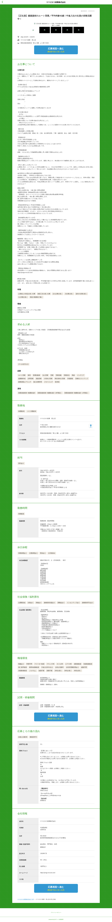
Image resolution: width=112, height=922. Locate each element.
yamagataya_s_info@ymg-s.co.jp (50, 795)
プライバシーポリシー (56, 912)
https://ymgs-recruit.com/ (47, 872)
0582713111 (44, 790)
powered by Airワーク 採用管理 (56, 919)
